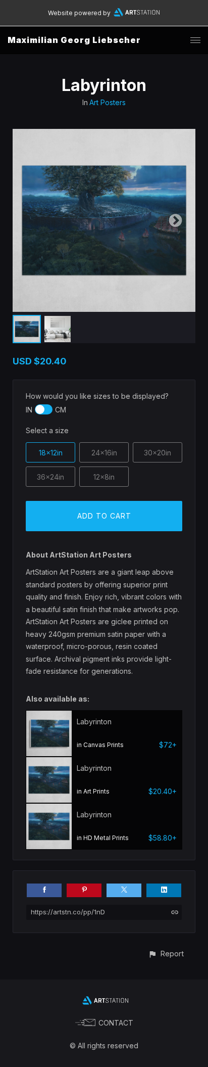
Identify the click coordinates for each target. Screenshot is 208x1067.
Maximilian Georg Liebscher (74, 40)
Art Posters (107, 102)
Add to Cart (104, 516)
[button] (166, 953)
